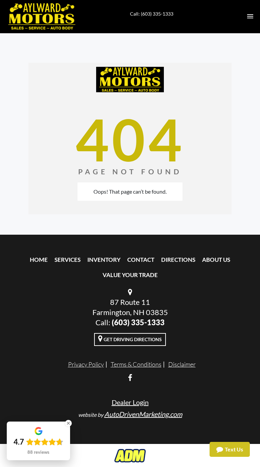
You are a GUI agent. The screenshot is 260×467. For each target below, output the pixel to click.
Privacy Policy (86, 364)
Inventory (104, 259)
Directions (178, 259)
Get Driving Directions (132, 339)
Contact (140, 259)
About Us (216, 259)
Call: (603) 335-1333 (151, 14)
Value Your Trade (130, 274)
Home (39, 259)
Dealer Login (130, 402)
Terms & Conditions (136, 364)
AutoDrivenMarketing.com (143, 414)
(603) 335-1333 (138, 322)
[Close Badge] (68, 423)
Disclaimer (182, 364)
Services (68, 259)
